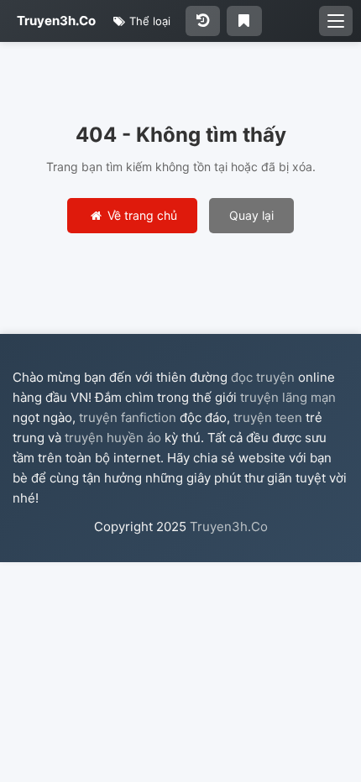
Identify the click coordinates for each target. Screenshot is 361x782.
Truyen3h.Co (56, 21)
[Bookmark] (244, 21)
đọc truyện (263, 377)
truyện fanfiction (127, 417)
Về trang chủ (140, 215)
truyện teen (267, 417)
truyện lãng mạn (288, 397)
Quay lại (251, 215)
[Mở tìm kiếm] (336, 21)
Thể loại (148, 21)
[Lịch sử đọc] (203, 21)
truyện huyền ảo (113, 438)
